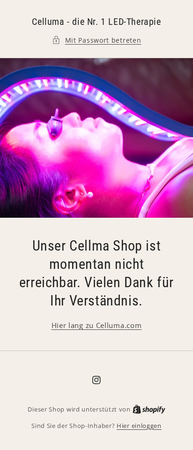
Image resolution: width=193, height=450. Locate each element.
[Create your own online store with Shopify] (149, 409)
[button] (96, 40)
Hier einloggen (139, 425)
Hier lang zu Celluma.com (97, 325)
